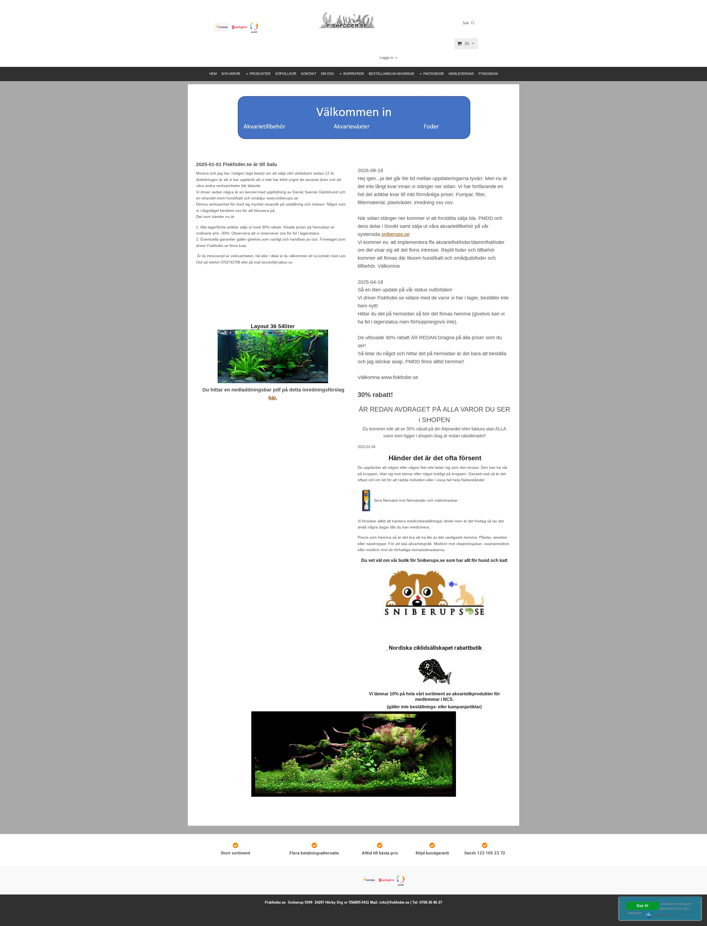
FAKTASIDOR (433, 74)
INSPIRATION (353, 74)
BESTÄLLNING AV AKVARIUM (391, 74)
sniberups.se (395, 234)
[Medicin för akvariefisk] (366, 500)
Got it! (642, 906)
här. (272, 398)
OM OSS (327, 74)
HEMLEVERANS (461, 74)
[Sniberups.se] (434, 595)
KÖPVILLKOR (285, 74)
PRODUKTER (260, 74)
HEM (213, 74)
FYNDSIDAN (488, 74)
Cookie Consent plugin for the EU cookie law (660, 915)
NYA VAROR (230, 74)
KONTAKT (308, 74)
